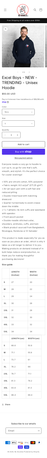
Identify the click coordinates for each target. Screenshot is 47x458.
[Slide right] (29, 72)
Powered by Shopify (31, 452)
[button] (5, 10)
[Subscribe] (38, 431)
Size (4, 118)
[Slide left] (18, 72)
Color (4, 107)
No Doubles (19, 452)
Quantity (5, 130)
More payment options (24, 158)
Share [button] (7, 404)
